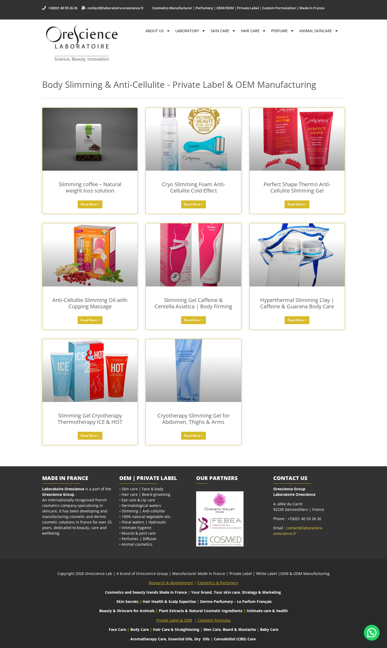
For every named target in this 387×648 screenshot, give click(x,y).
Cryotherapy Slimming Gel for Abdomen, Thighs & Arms (193, 418)
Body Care (139, 629)
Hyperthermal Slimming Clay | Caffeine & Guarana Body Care (297, 303)
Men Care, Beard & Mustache (230, 629)
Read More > (90, 204)
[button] (372, 633)
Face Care (118, 629)
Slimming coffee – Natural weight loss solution (90, 187)
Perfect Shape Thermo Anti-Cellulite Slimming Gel (297, 187)
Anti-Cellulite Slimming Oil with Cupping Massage (89, 303)
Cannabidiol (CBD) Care (235, 638)
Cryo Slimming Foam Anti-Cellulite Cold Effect (193, 187)
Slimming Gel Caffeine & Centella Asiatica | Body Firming (193, 303)
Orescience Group (58, 494)
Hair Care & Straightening (176, 629)
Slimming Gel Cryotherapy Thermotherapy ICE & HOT (90, 418)
